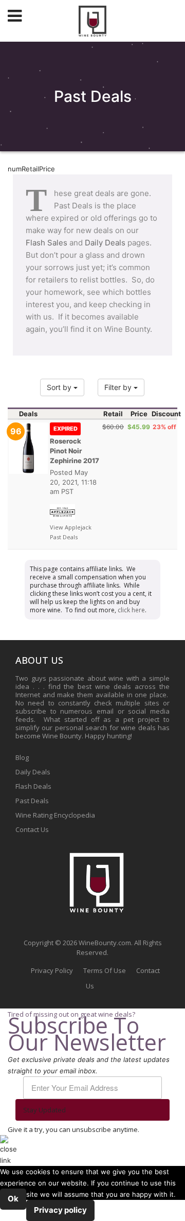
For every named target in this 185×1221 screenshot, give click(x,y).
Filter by (119, 387)
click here (131, 610)
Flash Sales (46, 242)
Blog (22, 757)
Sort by (60, 387)
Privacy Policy (52, 970)
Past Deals (32, 800)
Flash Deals (33, 786)
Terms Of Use (104, 970)
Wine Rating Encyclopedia (55, 815)
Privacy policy (60, 1210)
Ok (13, 1199)
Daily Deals (105, 242)
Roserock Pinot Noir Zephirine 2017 (74, 445)
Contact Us (32, 829)
